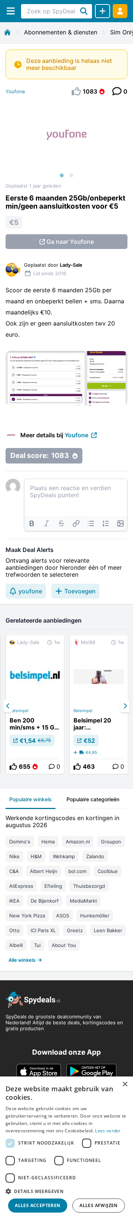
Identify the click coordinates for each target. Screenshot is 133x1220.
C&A (14, 871)
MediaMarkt (83, 901)
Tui (37, 945)
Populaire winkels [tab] (30, 799)
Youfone (15, 91)
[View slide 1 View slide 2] (66, 142)
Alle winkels (21, 960)
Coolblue (108, 871)
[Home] (7, 32)
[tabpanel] (66, 887)
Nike (14, 856)
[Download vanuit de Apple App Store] (39, 1071)
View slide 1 (62, 175)
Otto (14, 930)
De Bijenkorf (45, 901)
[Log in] (120, 11)
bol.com (77, 871)
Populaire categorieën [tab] (92, 799)
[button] (66, 1191)
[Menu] (11, 11)
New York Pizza (27, 916)
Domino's (19, 842)
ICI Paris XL (43, 930)
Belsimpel (19, 710)
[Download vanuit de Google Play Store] (91, 1071)
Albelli (16, 945)
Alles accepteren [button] (37, 1205)
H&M (36, 856)
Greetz (75, 930)
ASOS (62, 916)
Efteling (53, 886)
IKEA (14, 901)
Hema (48, 842)
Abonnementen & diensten (60, 32)
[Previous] (8, 706)
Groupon (111, 842)
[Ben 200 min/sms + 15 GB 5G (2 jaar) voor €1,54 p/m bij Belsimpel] (35, 705)
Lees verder (107, 1131)
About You (64, 945)
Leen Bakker (108, 930)
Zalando (95, 856)
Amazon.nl (78, 842)
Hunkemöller (94, 916)
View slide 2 (71, 175)
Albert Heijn (43, 871)
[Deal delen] (102, 11)
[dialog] (66, 1148)
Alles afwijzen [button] (98, 1205)
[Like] (13, 766)
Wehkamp (64, 856)
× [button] (124, 1084)
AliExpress (21, 886)
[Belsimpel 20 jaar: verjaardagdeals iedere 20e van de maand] (99, 705)
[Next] (124, 706)
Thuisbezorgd (89, 886)
